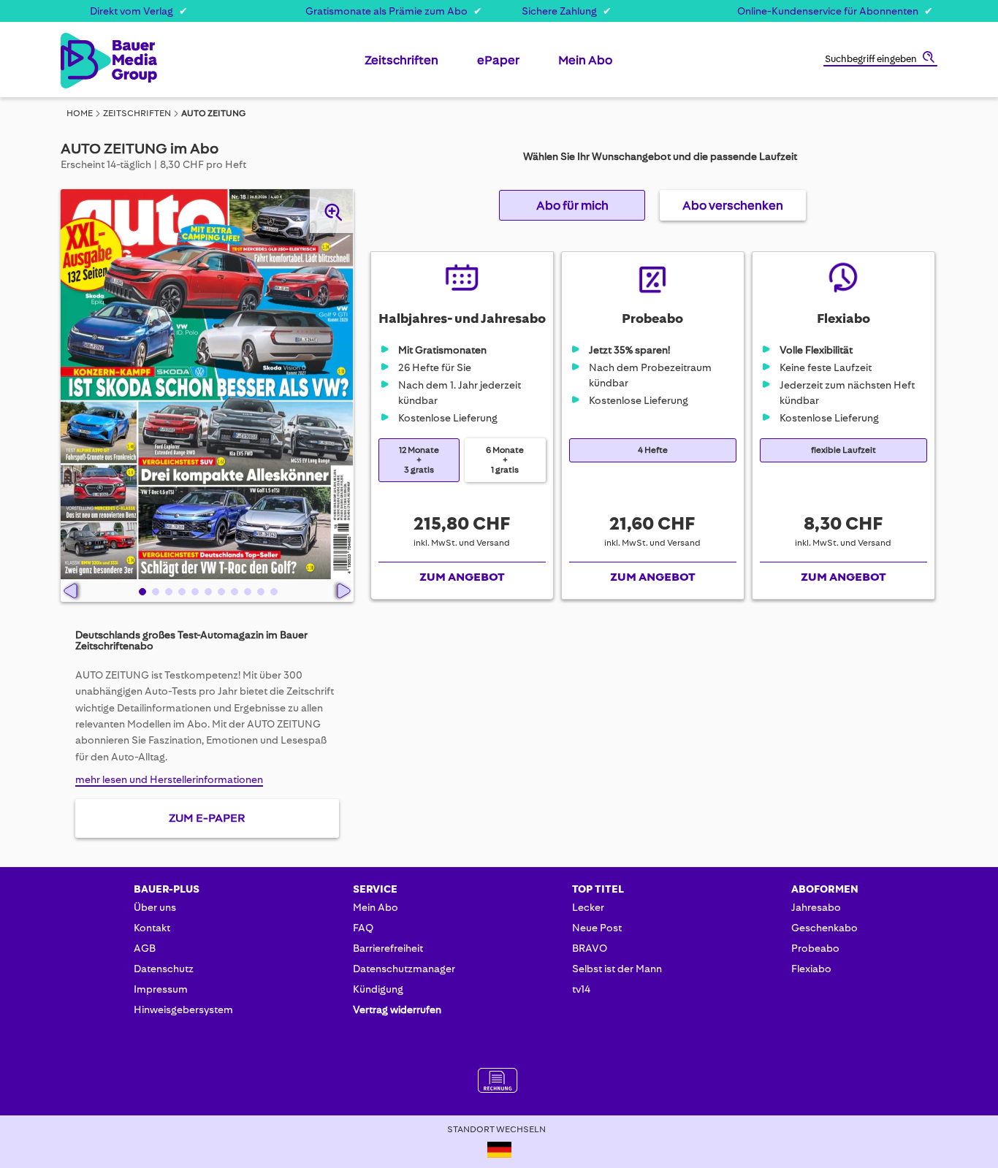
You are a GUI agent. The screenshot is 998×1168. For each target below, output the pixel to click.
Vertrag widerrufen (397, 1009)
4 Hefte (653, 450)
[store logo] (84, 60)
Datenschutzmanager (404, 968)
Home (79, 113)
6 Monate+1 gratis (505, 460)
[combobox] (880, 59)
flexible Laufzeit (843, 450)
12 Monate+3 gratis (419, 460)
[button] (141, 591)
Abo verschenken (732, 205)
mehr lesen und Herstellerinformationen (169, 779)
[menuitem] (401, 65)
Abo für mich (572, 205)
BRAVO (589, 948)
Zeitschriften (137, 113)
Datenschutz (164, 968)
